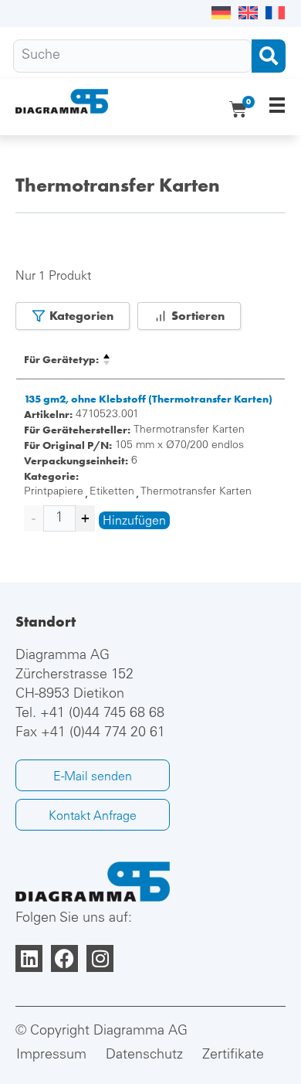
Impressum (51, 1055)
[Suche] (132, 56)
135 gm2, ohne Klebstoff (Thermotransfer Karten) (148, 399)
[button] (277, 105)
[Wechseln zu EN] (248, 13)
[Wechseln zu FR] (275, 13)
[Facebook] (64, 958)
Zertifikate (233, 1055)
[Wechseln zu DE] (221, 13)
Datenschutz (144, 1055)
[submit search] (269, 56)
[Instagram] (99, 958)
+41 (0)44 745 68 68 (102, 714)
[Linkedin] (28, 958)
